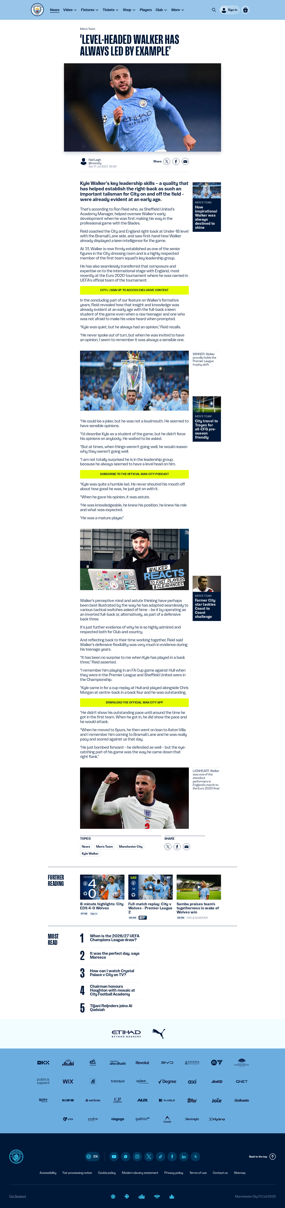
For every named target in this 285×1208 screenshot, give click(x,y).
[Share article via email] (185, 161)
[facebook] (172, 1157)
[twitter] (149, 1156)
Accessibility (48, 1172)
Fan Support (17, 1196)
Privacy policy (173, 1172)
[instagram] (137, 1157)
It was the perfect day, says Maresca (115, 955)
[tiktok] (160, 1156)
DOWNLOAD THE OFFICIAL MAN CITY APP (134, 702)
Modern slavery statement (140, 1172)
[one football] (195, 1156)
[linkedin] (184, 1156)
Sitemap (239, 1172)
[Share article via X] (166, 161)
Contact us (220, 1172)
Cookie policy (107, 1172)
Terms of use (198, 1172)
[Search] (214, 10)
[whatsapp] (126, 1157)
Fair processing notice (77, 1172)
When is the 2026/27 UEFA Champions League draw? (114, 938)
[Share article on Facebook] (176, 161)
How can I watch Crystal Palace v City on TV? (112, 973)
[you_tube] (114, 1156)
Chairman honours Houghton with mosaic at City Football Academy (112, 990)
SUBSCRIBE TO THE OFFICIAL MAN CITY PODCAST (134, 474)
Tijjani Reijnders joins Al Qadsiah (111, 1008)
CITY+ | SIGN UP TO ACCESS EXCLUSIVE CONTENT (134, 290)
